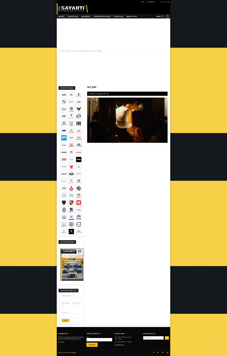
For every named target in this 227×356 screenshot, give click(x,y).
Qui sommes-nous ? (151, 1)
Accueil (142, 1)
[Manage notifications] (222, 351)
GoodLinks (74, 352)
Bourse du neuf (73, 16)
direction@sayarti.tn (119, 345)
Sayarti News (119, 16)
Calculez (65, 320)
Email (87, 337)
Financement (86, 16)
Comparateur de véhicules (103, 16)
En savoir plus (61, 342)
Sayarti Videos (132, 16)
